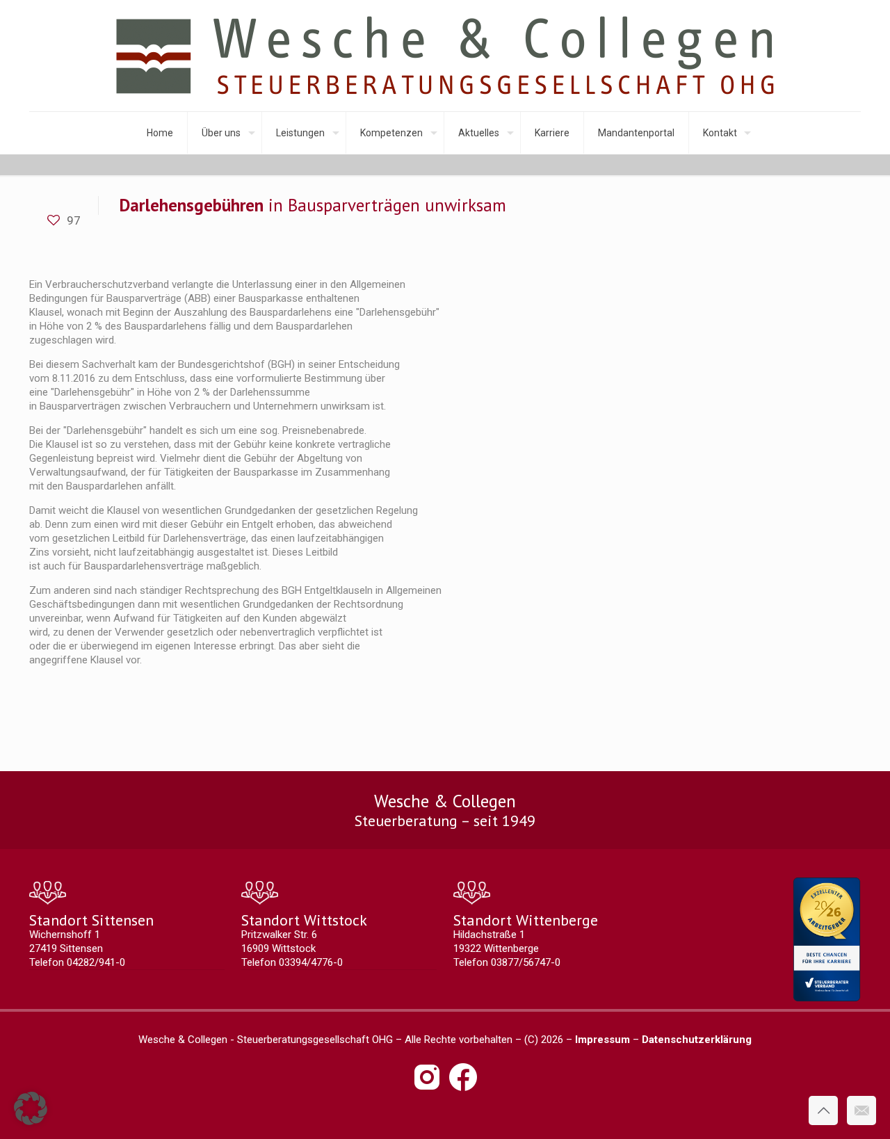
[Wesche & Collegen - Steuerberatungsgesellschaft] (445, 55)
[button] (30, 1108)
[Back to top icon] (823, 1110)
